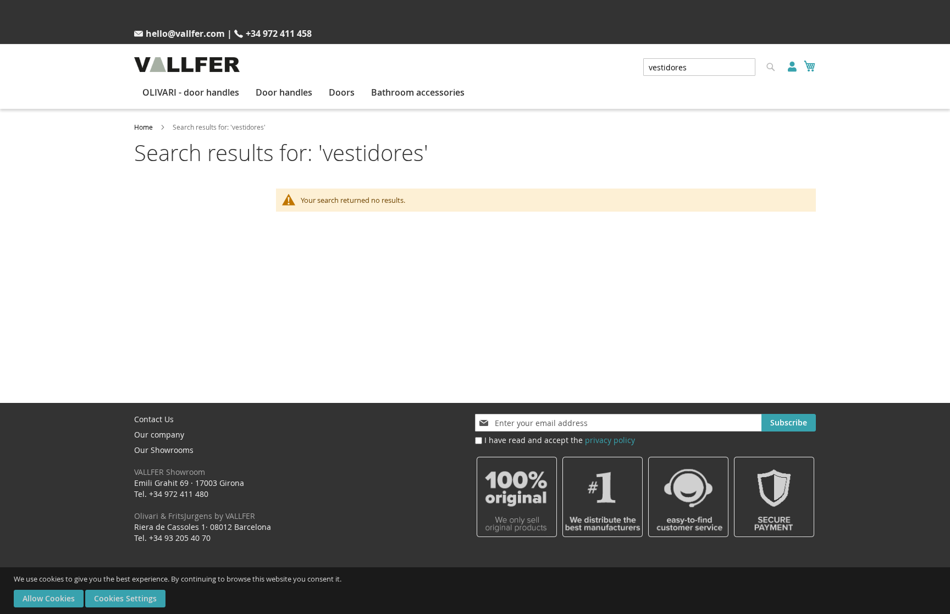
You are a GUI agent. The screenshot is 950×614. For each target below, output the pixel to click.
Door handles (284, 92)
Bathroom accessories (418, 92)
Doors (342, 92)
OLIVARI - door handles (190, 92)
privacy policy (610, 440)
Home (143, 127)
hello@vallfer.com (185, 33)
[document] (476, 590)
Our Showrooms (169, 461)
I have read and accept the (559, 440)
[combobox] (699, 67)
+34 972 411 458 (279, 33)
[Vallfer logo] (187, 64)
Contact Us (154, 419)
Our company (159, 434)
